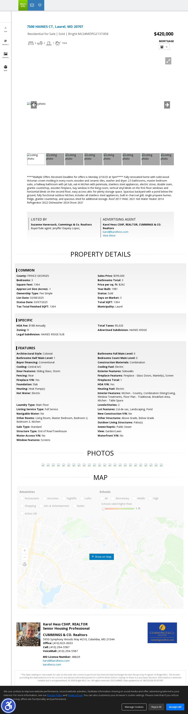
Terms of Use (75, 695)
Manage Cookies (134, 707)
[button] (8, 706)
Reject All (156, 707)
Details (5, 44)
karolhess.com (52, 664)
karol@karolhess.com (115, 232)
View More (109, 235)
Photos (5, 57)
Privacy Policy (54, 695)
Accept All (175, 707)
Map (5, 70)
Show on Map (102, 556)
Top (5, 31)
